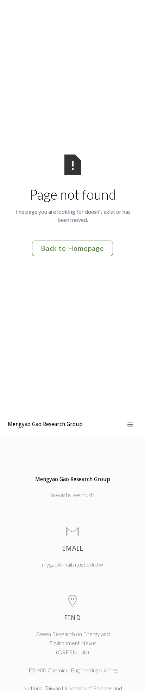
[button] (130, 424)
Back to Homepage (72, 248)
